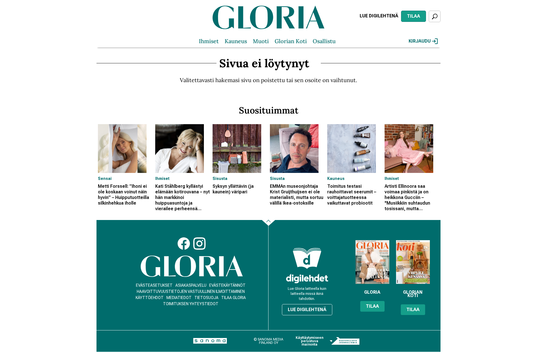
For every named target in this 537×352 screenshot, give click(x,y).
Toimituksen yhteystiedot (190, 304)
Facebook (184, 243)
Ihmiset (209, 41)
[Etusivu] (192, 266)
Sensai (105, 178)
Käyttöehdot (150, 297)
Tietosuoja (206, 297)
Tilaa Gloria (233, 297)
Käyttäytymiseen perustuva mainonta (309, 341)
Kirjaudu (420, 41)
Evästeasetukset (154, 285)
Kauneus (236, 41)
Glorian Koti (291, 41)
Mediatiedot (179, 297)
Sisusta (220, 178)
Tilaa (413, 16)
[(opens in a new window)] (307, 278)
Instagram (199, 243)
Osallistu (324, 41)
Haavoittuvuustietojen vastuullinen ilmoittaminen (191, 291)
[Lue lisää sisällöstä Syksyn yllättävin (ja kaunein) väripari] (240, 148)
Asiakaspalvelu (190, 285)
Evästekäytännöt (227, 285)
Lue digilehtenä (379, 15)
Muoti (261, 41)
